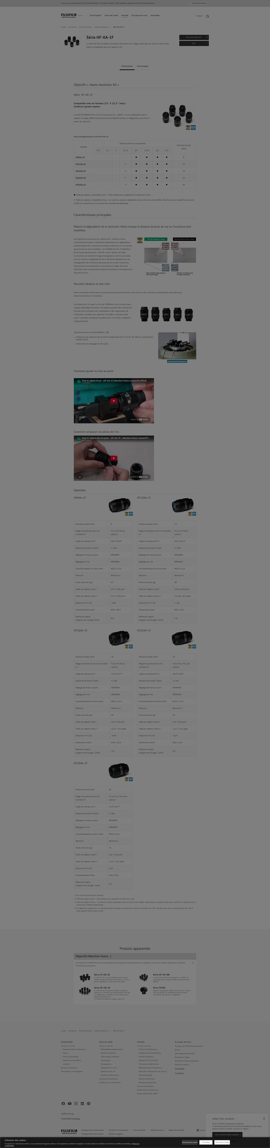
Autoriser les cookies (222, 1142)
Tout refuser (206, 1142)
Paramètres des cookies (189, 1142)
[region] (135, 1142)
